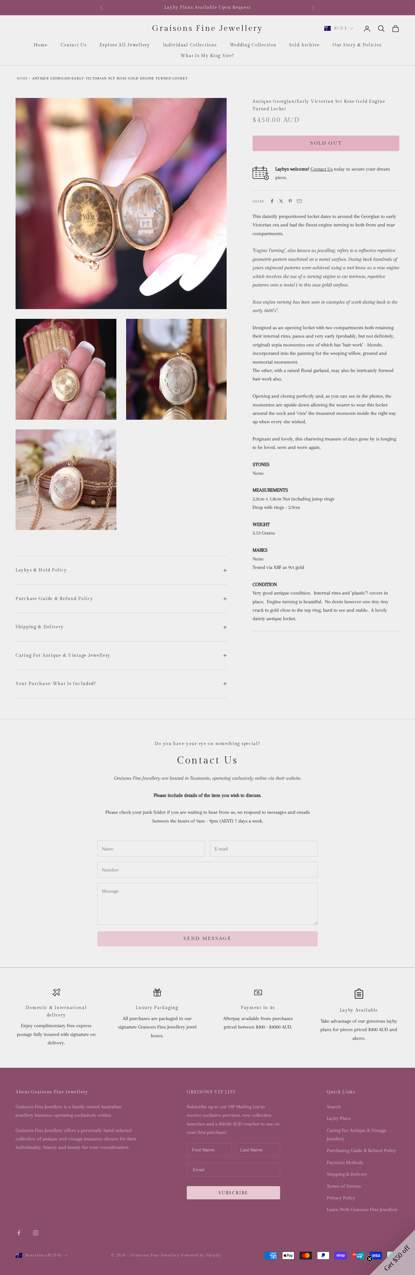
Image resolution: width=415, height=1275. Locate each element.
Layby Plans (339, 1118)
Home (41, 45)
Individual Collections (190, 45)
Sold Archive (304, 45)
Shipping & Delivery (347, 1174)
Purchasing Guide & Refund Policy (361, 1150)
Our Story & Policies (357, 45)
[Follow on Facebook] (19, 1233)
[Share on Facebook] (272, 201)
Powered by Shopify (201, 1255)
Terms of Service (344, 1186)
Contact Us (74, 45)
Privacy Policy (341, 1198)
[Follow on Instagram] (35, 1233)
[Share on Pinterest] (290, 201)
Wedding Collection (253, 45)
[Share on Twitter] (281, 201)
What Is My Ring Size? (207, 55)
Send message (207, 938)
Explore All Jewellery (125, 45)
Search (334, 1107)
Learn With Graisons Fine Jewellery (362, 1209)
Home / (24, 78)
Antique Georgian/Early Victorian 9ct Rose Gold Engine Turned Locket (110, 78)
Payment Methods (345, 1162)
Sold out (326, 143)
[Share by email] (299, 201)
